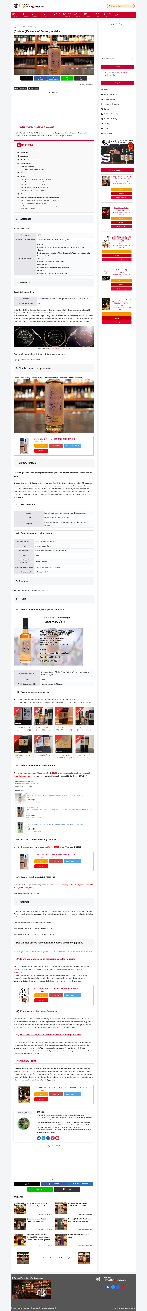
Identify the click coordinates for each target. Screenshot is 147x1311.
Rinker (42, 441)
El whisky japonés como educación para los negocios (47, 959)
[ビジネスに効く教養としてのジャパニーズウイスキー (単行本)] (106, 242)
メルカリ (41, 451)
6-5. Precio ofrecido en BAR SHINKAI (34, 190)
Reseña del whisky (21, 88)
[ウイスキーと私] (106, 274)
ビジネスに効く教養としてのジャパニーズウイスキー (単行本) (56, 988)
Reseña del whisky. (110, 119)
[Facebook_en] (108, 1287)
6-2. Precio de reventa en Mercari (33, 182)
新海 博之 (41, 1112)
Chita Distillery (34, 88)
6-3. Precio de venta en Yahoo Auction (34, 185)
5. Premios (23, 173)
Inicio (14, 1308)
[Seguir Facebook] (48, 1138)
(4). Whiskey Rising (28, 208)
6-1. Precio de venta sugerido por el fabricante (37, 179)
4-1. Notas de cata (28, 166)
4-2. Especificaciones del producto (33, 169)
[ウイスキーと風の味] (106, 213)
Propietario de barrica (111, 104)
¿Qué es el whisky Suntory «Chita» (59, 348)
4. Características (25, 163)
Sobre (20, 1308)
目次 (24, 145)
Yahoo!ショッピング (121, 197)
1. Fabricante (24, 152)
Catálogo (106, 123)
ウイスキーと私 (121, 270)
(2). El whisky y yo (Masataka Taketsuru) (35, 203)
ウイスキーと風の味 (121, 208)
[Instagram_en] (118, 1287)
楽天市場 (56, 446)
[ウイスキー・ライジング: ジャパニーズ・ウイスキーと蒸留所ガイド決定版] (106, 304)
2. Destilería (24, 156)
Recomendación (109, 99)
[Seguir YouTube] (57, 1138)
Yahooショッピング (72, 446)
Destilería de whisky (110, 114)
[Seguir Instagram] (53, 1138)
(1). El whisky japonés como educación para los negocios (40, 200)
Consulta (35, 1308)
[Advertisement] (54, 108)
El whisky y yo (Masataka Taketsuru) (38, 1011)
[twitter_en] (113, 1287)
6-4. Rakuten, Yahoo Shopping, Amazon (35, 187)
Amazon (41, 446)
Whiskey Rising (28, 1061)
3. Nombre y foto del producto (30, 160)
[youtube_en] (123, 1287)
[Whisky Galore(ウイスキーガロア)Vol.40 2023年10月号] (106, 181)
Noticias (106, 89)
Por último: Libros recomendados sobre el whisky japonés (40, 197)
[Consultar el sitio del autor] (39, 1138)
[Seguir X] (44, 1138)
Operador (27, 1308)
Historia (106, 109)
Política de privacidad (47, 1308)
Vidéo (105, 128)
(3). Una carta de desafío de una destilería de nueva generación (42, 206)
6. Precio (23, 176)
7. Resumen (24, 194)
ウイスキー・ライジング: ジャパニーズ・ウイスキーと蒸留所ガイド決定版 (61, 1087)
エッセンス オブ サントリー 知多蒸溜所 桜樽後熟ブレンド (55, 439)
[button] (109, 6)
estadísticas (107, 133)
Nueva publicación (110, 94)
